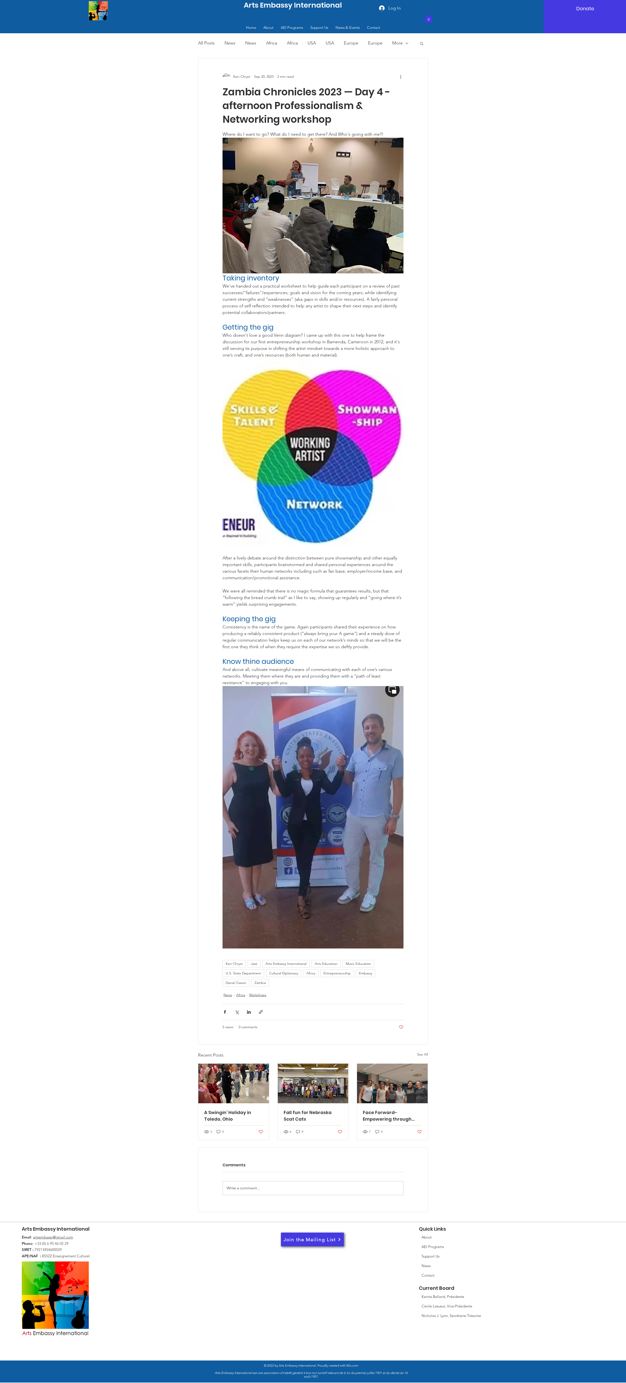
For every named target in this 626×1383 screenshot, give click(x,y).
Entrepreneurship (337, 973)
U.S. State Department (243, 973)
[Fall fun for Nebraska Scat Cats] (313, 1083)
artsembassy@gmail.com (53, 1237)
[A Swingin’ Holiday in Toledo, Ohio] (233, 1083)
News (229, 43)
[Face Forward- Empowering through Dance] (392, 1083)
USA (312, 43)
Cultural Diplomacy (283, 973)
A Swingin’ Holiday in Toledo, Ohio (227, 1115)
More (397, 43)
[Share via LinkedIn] (248, 1012)
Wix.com (311, 1371)
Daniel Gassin (236, 983)
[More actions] (400, 77)
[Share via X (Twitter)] (237, 1012)
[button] (429, 18)
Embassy (365, 973)
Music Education (358, 963)
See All (422, 1054)
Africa (271, 43)
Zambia (260, 983)
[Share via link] (260, 1012)
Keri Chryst (234, 963)
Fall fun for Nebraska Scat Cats (308, 1115)
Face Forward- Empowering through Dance (387, 1115)
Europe (351, 43)
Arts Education (326, 963)
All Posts (206, 43)
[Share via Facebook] (225, 1012)
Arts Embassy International (286, 963)
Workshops (257, 995)
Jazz (254, 963)
